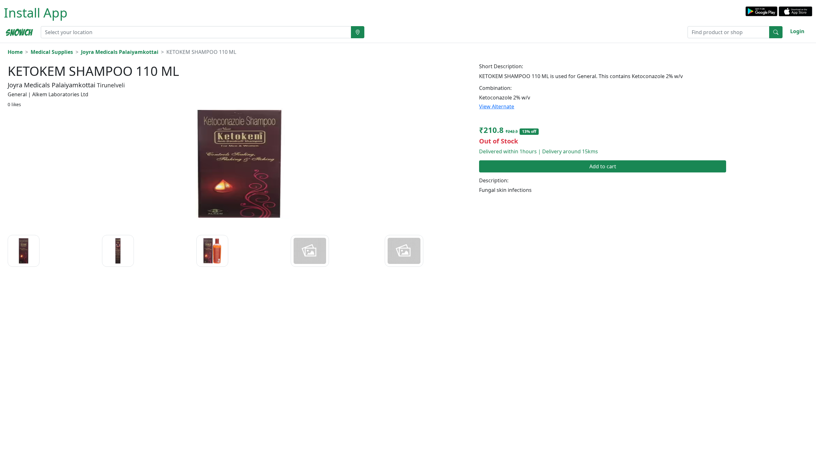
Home (15, 51)
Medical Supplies (52, 51)
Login (797, 31)
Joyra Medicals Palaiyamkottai (119, 51)
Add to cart (602, 166)
